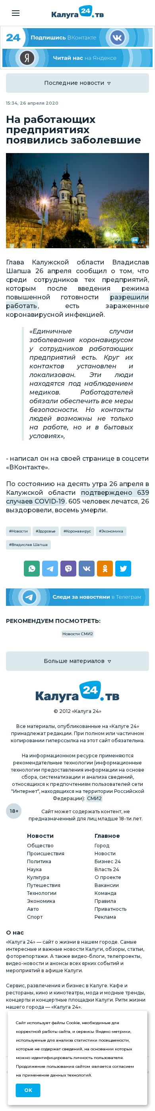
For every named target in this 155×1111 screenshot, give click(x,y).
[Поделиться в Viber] (68, 569)
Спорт (35, 917)
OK (28, 1090)
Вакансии (107, 885)
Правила (105, 901)
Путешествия (43, 885)
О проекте (108, 877)
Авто (33, 909)
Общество (40, 846)
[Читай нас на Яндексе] (77, 58)
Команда (105, 893)
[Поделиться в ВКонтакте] (87, 569)
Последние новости (74, 82)
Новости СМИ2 (77, 633)
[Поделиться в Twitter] (123, 569)
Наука (34, 869)
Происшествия (45, 853)
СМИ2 (94, 798)
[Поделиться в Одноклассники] (105, 569)
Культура (38, 877)
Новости (20, 531)
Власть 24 (107, 869)
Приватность (110, 909)
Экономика (112, 531)
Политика (39, 861)
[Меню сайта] (15, 13)
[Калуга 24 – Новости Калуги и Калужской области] (78, 12)
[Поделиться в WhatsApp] (32, 569)
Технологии (41, 893)
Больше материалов (74, 661)
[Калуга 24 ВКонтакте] (77, 37)
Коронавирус (78, 531)
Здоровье (47, 531)
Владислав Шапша (30, 544)
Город (102, 846)
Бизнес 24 (108, 861)
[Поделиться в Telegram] (50, 569)
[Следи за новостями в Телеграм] (77, 597)
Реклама (105, 917)
